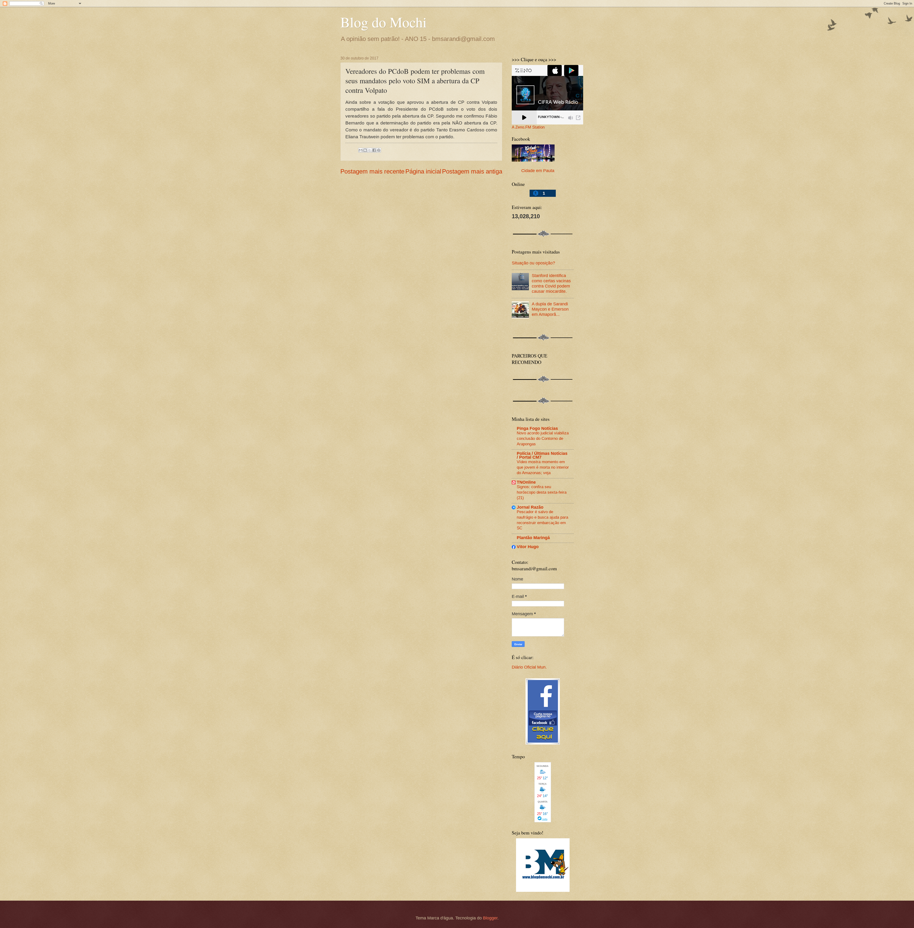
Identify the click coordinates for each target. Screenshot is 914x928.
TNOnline (526, 482)
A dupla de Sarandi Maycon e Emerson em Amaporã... (550, 309)
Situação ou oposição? (533, 262)
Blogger (490, 917)
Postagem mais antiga (472, 171)
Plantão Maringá (533, 537)
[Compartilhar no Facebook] (374, 150)
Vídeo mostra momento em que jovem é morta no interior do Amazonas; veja (543, 467)
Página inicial (423, 171)
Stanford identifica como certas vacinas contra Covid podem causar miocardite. (551, 283)
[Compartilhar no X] (369, 150)
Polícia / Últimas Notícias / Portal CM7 (542, 455)
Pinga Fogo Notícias (537, 428)
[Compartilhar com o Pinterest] (378, 150)
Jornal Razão (530, 507)
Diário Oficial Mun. (529, 667)
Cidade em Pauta (537, 170)
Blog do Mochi (383, 21)
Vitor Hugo (528, 546)
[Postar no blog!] (365, 150)
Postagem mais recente (372, 171)
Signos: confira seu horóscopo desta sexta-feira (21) (541, 492)
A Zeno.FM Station (528, 127)
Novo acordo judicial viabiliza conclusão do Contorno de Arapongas (543, 438)
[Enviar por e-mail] (360, 150)
